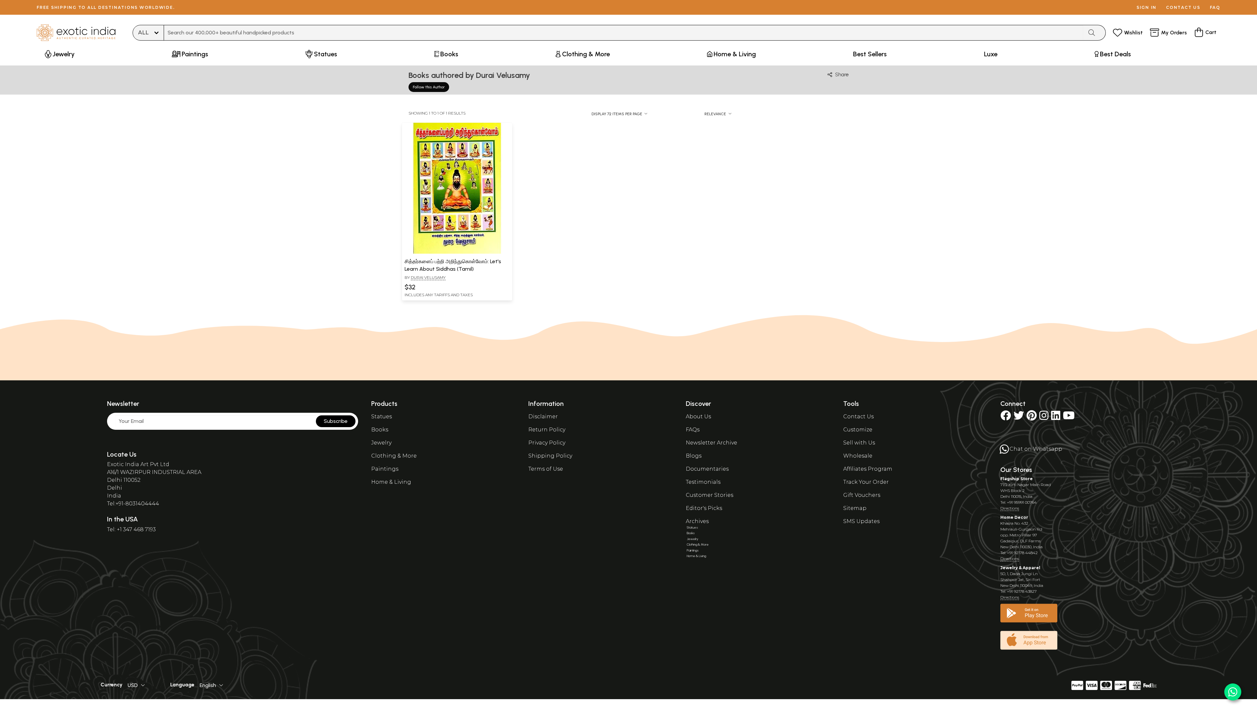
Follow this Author (429, 87)
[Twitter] (1018, 417)
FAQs (693, 429)
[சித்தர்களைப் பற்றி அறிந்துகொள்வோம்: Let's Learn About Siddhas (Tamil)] (457, 252)
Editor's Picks (704, 508)
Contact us (1183, 7)
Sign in (1147, 7)
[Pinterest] (1032, 417)
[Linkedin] (1055, 417)
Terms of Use (545, 469)
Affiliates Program (867, 469)
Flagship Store (1016, 478)
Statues (381, 416)
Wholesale (857, 456)
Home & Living (391, 482)
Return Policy (546, 429)
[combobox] (624, 33)
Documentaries (707, 469)
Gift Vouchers (861, 495)
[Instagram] (1043, 417)
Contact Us (858, 416)
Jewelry (381, 443)
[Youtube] (1069, 417)
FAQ (1215, 7)
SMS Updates (861, 521)
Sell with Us (859, 443)
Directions (1009, 508)
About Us (698, 416)
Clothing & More (394, 456)
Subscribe (336, 421)
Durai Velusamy (428, 277)
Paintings (384, 469)
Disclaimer (543, 416)
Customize (857, 429)
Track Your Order (866, 482)
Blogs (693, 456)
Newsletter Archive (711, 443)
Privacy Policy (546, 443)
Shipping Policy (550, 456)
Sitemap (854, 508)
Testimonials (703, 482)
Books (379, 429)
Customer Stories (709, 495)
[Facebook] (1005, 417)
